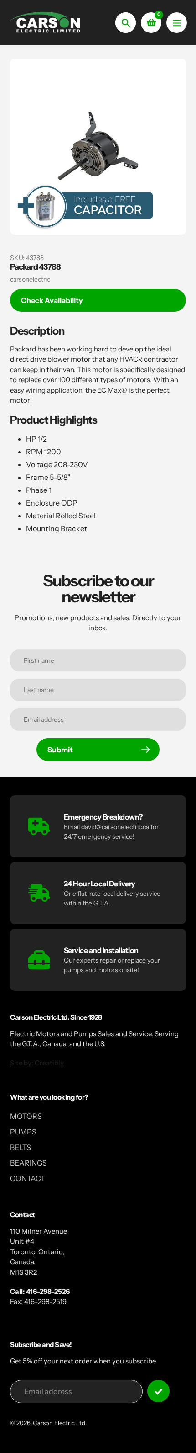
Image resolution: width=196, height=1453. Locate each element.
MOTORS (26, 1116)
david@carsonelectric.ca (115, 827)
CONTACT (27, 1178)
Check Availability (52, 300)
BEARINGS (28, 1162)
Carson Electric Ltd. (60, 1422)
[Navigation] (176, 22)
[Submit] (158, 1391)
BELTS (20, 1147)
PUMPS (23, 1131)
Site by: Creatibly (37, 1063)
